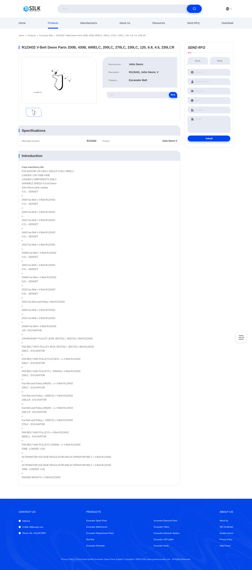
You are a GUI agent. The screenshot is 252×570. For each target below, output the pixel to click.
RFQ (173, 95)
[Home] (32, 8)
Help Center (225, 545)
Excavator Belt (46, 35)
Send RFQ (193, 23)
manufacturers (88, 23)
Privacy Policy (226, 539)
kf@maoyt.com (32, 527)
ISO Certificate (226, 527)
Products (53, 23)
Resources (158, 23)
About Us (124, 23)
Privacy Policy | (68, 559)
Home (22, 23)
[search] (194, 9)
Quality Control (226, 533)
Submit (209, 138)
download (227, 23)
